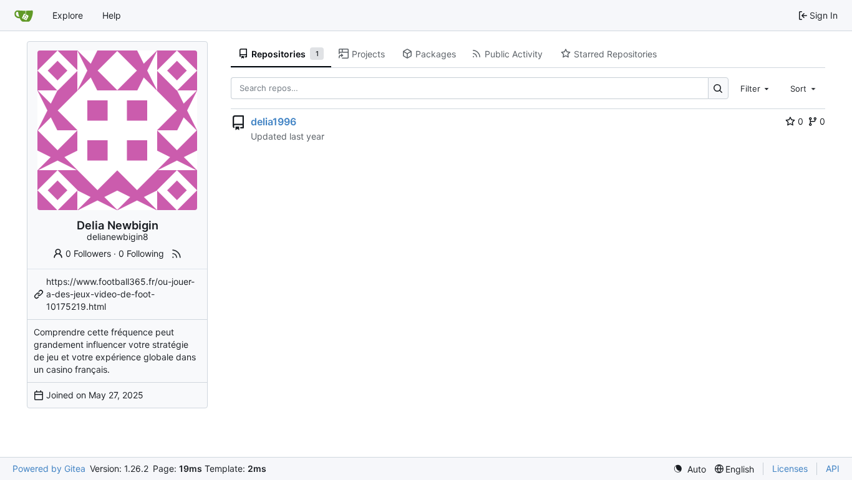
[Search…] (718, 88)
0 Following (141, 253)
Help (111, 15)
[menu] (689, 469)
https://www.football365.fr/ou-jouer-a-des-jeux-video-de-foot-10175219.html (120, 294)
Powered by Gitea (48, 468)
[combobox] (756, 88)
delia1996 (273, 121)
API (833, 468)
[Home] (23, 15)
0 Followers (88, 253)
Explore (67, 15)
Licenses (790, 468)
